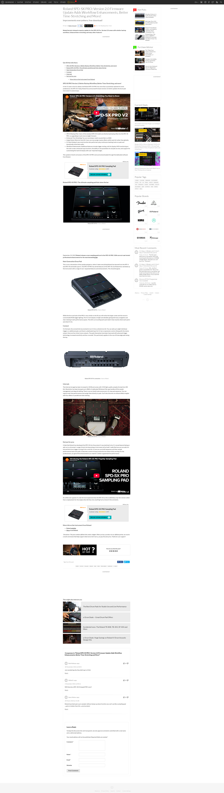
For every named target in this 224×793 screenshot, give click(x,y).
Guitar (20, 2)
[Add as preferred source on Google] (88, 25)
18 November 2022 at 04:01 (73, 667)
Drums (43, 2)
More (68, 530)
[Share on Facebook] (120, 562)
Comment (70, 742)
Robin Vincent (72, 25)
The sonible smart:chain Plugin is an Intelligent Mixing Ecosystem (147, 117)
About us (137, 293)
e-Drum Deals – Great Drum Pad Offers (98, 617)
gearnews (9, 2)
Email (69, 760)
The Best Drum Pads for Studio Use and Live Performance (104, 606)
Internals (69, 74)
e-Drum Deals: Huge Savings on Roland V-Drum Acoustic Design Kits (104, 639)
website (73, 528)
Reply (66, 673)
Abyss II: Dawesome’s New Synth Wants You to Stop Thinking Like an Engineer (147, 162)
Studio (36, 2)
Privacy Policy (144, 293)
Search (221, 2)
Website (69, 765)
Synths (28, 2)
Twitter (213, 2)
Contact (157, 293)
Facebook (208, 2)
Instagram (205, 2)
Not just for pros (71, 76)
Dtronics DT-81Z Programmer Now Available (148, 280)
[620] (154, 202)
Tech (56, 2)
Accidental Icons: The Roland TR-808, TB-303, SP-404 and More (105, 628)
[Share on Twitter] (127, 562)
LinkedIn (201, 2)
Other (62, 2)
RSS (217, 2)
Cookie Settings (148, 294)
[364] (154, 220)
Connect (69, 72)
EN (196, 2)
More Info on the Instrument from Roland (82, 79)
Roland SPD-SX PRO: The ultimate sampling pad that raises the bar (86, 68)
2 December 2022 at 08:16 (73, 684)
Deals (72, 2)
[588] (141, 211)
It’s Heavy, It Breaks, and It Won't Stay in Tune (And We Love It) (149, 251)
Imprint (151, 293)
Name (69, 754)
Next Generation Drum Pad (74, 70)
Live (50, 2)
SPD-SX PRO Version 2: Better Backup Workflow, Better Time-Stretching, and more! (91, 66)
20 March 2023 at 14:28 (72, 701)
